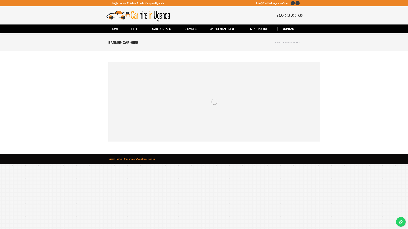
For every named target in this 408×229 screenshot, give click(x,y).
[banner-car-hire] (214, 102)
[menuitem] (115, 29)
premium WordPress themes (142, 159)
